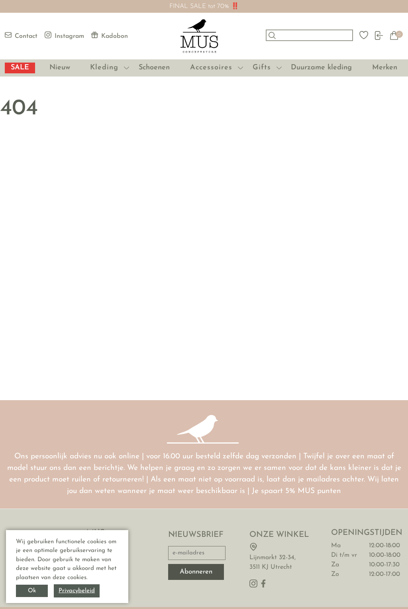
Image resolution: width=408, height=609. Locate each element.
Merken (384, 67)
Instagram (69, 36)
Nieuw (59, 67)
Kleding (104, 67)
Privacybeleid (77, 591)
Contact (26, 36)
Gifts (262, 67)
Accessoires (211, 67)
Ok (32, 591)
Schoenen (154, 67)
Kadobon (114, 36)
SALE (20, 67)
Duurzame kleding (321, 67)
